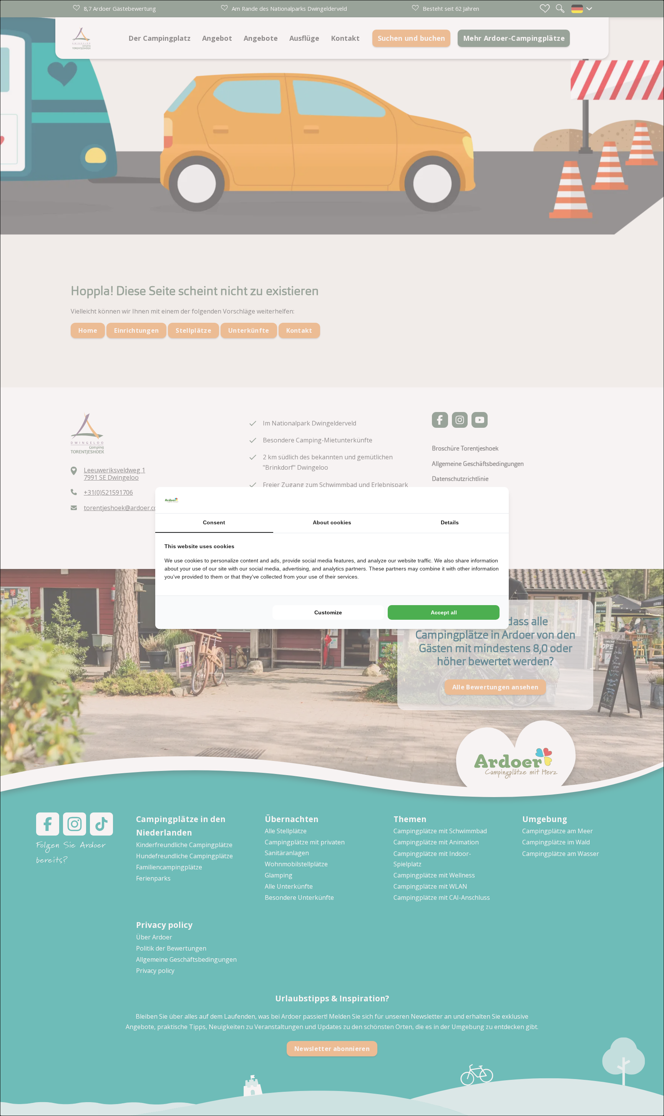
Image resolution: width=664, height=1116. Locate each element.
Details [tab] (450, 522)
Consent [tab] (214, 522)
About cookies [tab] (332, 522)
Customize (328, 612)
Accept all (444, 612)
